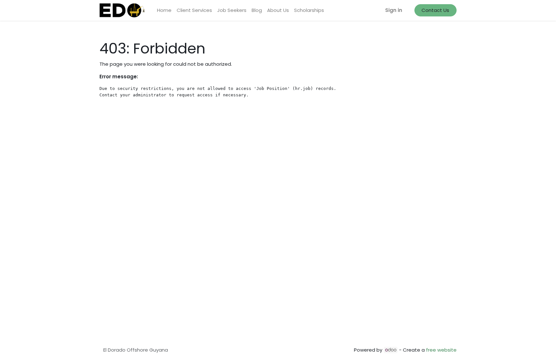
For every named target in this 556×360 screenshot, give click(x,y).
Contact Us (435, 10)
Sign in (393, 10)
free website (441, 349)
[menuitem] (164, 10)
